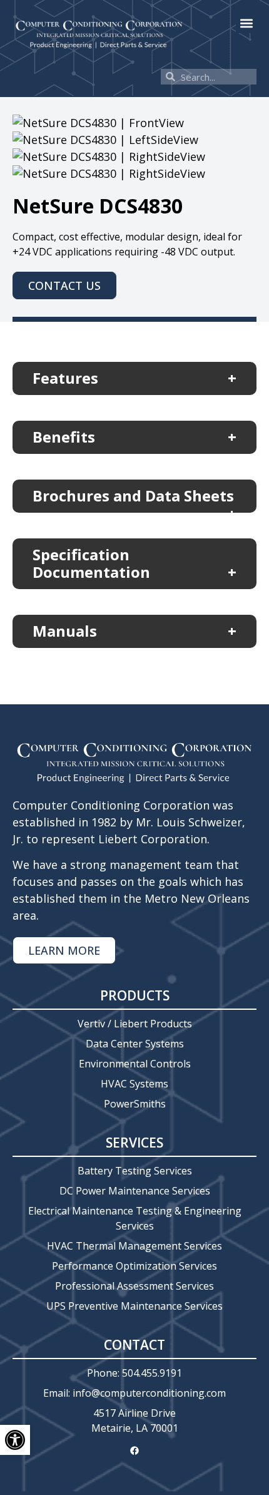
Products (135, 995)
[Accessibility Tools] (15, 1440)
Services (134, 1142)
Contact (134, 1345)
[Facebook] (134, 1450)
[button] (246, 23)
